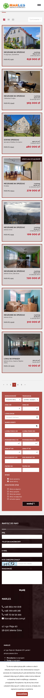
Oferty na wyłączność (16, 497)
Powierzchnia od (11, 440)
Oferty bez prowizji (15, 494)
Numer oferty (10, 422)
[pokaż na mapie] (13, 20)
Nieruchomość (10, 396)
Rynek (7, 475)
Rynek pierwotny (15, 479)
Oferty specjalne (14, 492)
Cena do (25, 405)
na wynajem (15, 658)
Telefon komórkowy (11, 542)
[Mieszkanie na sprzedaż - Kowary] (22, 177)
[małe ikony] (8, 20)
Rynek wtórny (14, 481)
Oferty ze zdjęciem (15, 489)
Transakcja (26, 396)
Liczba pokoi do (28, 431)
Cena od (8, 405)
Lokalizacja (9, 414)
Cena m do (26, 449)
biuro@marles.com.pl (15, 619)
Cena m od (9, 449)
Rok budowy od (11, 457)
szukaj (30, 503)
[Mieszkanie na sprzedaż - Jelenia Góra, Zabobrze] (22, 264)
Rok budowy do (28, 457)
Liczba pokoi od (11, 431)
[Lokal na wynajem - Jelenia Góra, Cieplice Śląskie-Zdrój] (22, 352)
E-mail (4, 551)
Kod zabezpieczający (11, 560)
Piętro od (9, 466)
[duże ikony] (4, 20)
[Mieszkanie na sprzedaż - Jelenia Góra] (22, 221)
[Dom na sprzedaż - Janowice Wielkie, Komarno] (22, 133)
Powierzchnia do (29, 440)
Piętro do (26, 466)
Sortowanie (35, 19)
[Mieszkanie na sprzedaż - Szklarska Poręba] (22, 89)
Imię (3, 533)
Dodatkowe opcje (12, 485)
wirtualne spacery (15, 499)
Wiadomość (7, 569)
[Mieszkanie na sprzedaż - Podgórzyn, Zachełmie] (22, 45)
